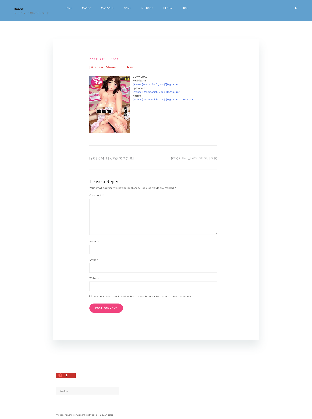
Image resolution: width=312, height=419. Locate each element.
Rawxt (18, 9)
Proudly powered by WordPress (72, 415)
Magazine (107, 7)
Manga (86, 7)
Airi (99, 415)
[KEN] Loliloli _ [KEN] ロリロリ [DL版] (194, 158)
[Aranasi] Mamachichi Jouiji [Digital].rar (156, 91)
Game (127, 7)
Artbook (147, 7)
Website (94, 278)
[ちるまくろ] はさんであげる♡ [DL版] (111, 158)
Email (94, 259)
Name (94, 241)
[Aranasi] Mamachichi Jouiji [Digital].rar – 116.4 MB (163, 99)
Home (68, 7)
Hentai (167, 7)
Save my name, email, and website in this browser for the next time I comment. (143, 296)
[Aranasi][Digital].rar (156, 84)
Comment (96, 195)
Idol (185, 7)
